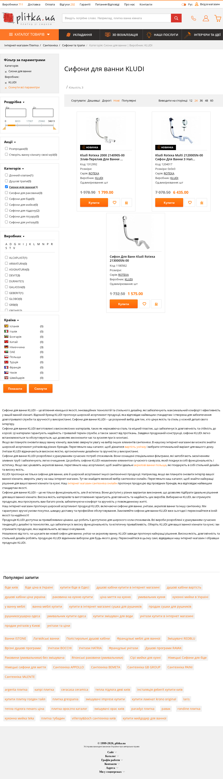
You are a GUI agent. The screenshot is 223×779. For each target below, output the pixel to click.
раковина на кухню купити (72, 597)
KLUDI (12, 82)
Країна (10, 320)
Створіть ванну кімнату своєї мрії (31, 155)
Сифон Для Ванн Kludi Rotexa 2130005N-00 (132, 258)
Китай (14, 342)
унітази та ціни (58, 626)
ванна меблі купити (47, 606)
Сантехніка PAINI (180, 667)
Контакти (146, 4)
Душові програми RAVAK (163, 648)
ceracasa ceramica (74, 689)
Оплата (50, 4)
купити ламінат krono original (154, 699)
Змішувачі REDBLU (181, 638)
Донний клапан (19, 175)
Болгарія (15, 337)
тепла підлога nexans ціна (24, 709)
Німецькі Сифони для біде (187, 657)
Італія (13, 331)
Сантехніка (50, 45)
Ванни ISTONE (15, 638)
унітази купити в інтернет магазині (166, 616)
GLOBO (14, 299)
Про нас (129, 4)
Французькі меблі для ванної (138, 638)
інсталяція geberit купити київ (159, 689)
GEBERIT (14, 293)
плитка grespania (65, 699)
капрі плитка (44, 689)
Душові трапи (18, 181)
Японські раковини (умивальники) (97, 657)
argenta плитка (16, 689)
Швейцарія (17, 378)
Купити (94, 202)
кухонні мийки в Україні (190, 597)
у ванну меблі (15, 606)
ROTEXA (94, 173)
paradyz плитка (142, 709)
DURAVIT (14, 281)
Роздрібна (12, 102)
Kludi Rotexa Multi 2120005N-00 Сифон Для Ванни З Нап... (179, 157)
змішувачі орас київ (109, 709)
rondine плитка (188, 709)
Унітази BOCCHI (60, 648)
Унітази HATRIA (90, 648)
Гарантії (85, 4)
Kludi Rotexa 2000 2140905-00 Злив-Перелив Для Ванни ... (102, 157)
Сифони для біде (20, 199)
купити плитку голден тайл (25, 699)
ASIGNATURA (17, 269)
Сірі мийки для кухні (145, 657)
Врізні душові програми (23, 648)
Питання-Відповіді (107, 4)
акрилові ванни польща (150, 465)
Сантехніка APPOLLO (68, 667)
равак (166, 709)
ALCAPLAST (16, 258)
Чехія (13, 372)
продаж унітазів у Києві (22, 626)
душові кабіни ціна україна (25, 597)
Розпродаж (16, 149)
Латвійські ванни (46, 638)
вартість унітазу (135, 447)
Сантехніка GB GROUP (143, 667)
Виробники (12, 4)
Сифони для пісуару (22, 216)
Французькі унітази (123, 648)
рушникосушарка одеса (22, 616)
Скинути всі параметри (24, 87)
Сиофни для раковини (24, 193)
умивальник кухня (151, 597)
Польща (15, 357)
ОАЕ (12, 352)
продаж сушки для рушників (170, 606)
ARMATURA (16, 264)
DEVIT (13, 275)
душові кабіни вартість (184, 587)
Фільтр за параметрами (24, 60)
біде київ (11, 587)
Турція (14, 362)
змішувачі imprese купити (105, 699)
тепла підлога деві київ (112, 689)
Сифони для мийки (22, 205)
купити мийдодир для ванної (144, 718)
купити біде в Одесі (74, 587)
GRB (12, 305)
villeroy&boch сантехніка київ (94, 718)
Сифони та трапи (73, 45)
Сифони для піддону (22, 210)
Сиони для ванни (19, 71)
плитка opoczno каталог (69, 709)
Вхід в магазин (210, 4)
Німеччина (17, 347)
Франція (15, 367)
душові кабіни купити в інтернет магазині (128, 587)
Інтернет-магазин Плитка (21, 45)
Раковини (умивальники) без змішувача (34, 657)
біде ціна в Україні (39, 587)
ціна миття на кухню (115, 597)
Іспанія (14, 326)
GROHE (14, 311)
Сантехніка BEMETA (105, 667)
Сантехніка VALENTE (20, 677)
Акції (8, 142)
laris (186, 699)
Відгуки (67, 4)
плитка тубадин (53, 718)
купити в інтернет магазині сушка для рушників (105, 606)
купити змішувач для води (113, 616)
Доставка (34, 4)
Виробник (12, 236)
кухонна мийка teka (19, 718)
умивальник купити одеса (66, 616)
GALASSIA (15, 287)
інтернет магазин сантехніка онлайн (92, 483)
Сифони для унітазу (22, 222)
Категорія (12, 168)
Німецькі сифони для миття (25, 667)
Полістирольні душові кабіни (88, 638)
